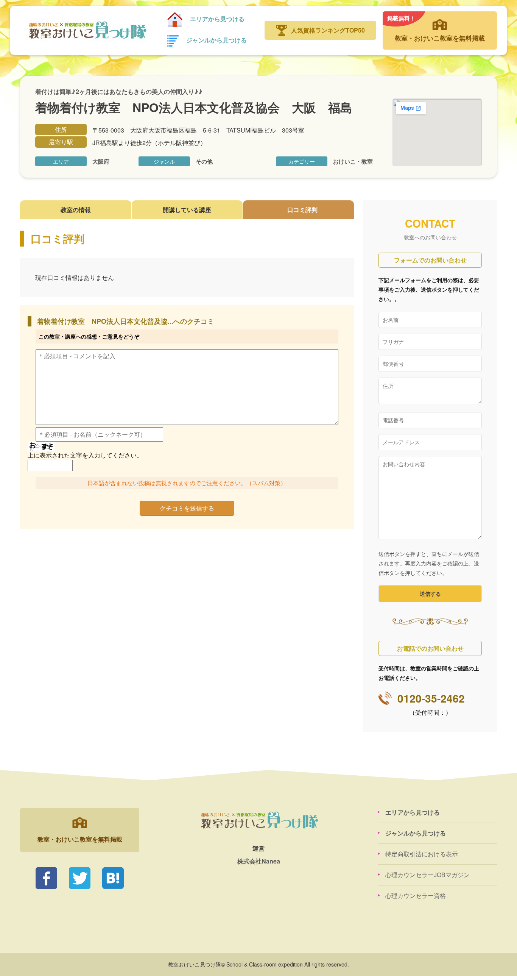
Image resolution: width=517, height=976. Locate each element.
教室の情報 (76, 209)
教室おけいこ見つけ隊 (87, 30)
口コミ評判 (302, 209)
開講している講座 (187, 209)
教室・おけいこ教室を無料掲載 (436, 28)
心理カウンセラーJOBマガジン (427, 874)
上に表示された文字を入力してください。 (85, 455)
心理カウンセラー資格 (415, 895)
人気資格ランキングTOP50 (328, 30)
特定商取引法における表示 (421, 854)
